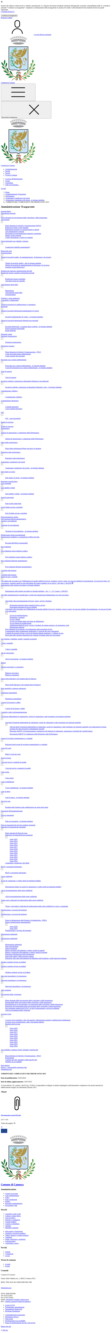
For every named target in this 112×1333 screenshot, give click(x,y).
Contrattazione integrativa (10, 401)
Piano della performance (9, 442)
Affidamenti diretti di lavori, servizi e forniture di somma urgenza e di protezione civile (39, 625)
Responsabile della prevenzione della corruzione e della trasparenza (28, 1002)
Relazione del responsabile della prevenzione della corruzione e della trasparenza (33, 1006)
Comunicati (9, 1254)
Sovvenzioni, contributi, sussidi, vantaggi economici (19, 639)
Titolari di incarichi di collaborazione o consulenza (18, 305)
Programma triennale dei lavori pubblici (23, 607)
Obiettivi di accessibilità (13, 1062)
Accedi (3, 188)
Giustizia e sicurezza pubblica (15, 1233)
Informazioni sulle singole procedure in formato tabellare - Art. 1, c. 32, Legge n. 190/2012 (36, 591)
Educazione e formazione (14, 1231)
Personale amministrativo (14, 1203)
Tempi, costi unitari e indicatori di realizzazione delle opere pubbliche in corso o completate (36, 906)
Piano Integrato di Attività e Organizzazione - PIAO (23, 352)
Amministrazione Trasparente (16, 194)
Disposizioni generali (8, 213)
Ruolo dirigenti (10, 330)
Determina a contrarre (17, 617)
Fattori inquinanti (11, 948)
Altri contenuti (6, 990)
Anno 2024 (14, 861)
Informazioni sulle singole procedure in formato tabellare (20, 585)
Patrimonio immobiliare (9, 693)
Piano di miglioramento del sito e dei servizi (20, 1323)
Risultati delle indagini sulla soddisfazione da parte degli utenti (26, 807)
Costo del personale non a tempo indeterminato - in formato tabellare (28, 368)
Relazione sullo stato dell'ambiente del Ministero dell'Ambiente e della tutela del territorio (35, 958)
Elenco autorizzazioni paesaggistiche (18, 922)
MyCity (5, 1330)
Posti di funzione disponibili (14, 329)
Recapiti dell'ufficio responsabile (16, 543)
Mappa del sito (6, 1326)
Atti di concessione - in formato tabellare (19, 659)
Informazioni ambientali (9, 934)
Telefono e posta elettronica (10, 298)
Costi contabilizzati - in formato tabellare (19, 788)
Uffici (7, 1197)
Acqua (7, 181)
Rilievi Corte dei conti (12, 754)
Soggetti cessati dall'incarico (15, 267)
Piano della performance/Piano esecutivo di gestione (23, 448)
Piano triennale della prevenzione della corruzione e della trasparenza (29, 1000)
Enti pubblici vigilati (8, 488)
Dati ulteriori (5, 1065)
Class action (5, 772)
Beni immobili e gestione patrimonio (13, 688)
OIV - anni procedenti (12, 418)
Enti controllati (6, 483)
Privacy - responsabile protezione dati (14, 1067)
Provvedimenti (6, 547)
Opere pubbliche (6, 876)
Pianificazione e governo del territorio (14, 910)
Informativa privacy (12, 1317)
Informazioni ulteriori (17, 627)
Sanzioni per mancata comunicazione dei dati (16, 271)
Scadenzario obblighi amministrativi (17, 247)
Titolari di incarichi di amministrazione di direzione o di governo (27, 265)
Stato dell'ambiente (11, 946)
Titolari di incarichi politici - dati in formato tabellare (23, 263)
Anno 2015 (14, 843)
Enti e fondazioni (11, 1199)
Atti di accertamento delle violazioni (17, 1010)
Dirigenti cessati (6, 334)
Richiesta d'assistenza (12, 1311)
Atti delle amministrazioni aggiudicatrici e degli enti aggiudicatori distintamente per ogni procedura (35, 595)
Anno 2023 (14, 859)
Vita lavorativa (10, 1218)
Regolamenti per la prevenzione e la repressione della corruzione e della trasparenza (34, 1004)
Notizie (7, 1252)
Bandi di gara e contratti (9, 577)
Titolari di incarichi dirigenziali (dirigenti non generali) (19, 321)
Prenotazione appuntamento (14, 1307)
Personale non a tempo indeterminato (13, 360)
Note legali (9, 1319)
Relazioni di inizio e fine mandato (16, 228)
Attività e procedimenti (9, 521)
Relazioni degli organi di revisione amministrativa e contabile (26, 744)
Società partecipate (7, 497)
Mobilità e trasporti (11, 1228)
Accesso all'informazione (14, 179)
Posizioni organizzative (9, 336)
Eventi (7, 1266)
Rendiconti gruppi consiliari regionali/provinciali (17, 273)
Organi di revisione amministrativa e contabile (16, 738)
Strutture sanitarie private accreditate (13, 962)
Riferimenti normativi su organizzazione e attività (22, 230)
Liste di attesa (5, 791)
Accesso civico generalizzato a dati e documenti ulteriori (24, 1022)
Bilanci (3, 663)
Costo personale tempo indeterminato (18, 354)
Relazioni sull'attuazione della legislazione (19, 954)
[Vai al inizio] (2, 1127)
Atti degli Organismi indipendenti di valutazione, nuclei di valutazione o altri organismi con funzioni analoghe (43, 723)
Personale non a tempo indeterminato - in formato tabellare (25, 366)
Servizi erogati (6, 758)
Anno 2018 (14, 849)
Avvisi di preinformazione (19, 615)
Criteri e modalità (7, 643)
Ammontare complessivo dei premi (18, 198)
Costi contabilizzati (7, 782)
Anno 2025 (14, 839)
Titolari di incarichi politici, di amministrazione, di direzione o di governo (26, 257)
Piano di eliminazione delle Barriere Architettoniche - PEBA (26, 920)
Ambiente (8, 1237)
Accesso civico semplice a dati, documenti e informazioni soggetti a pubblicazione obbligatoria (37, 1020)
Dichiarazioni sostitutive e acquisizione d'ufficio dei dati (20, 537)
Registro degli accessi (12, 1024)
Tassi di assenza (6, 371)
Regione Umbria (6, 18)
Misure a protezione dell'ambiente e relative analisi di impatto (26, 952)
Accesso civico (6, 1014)
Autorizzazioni (10, 1241)
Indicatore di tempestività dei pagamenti (19, 835)
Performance (10, 196)
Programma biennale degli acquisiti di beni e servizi (27, 605)
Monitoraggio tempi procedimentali (13, 535)
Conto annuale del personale (15, 356)
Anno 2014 (14, 841)
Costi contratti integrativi (13, 409)
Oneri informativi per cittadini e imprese (14, 241)
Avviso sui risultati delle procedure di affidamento (27, 621)
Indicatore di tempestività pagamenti (13, 827)
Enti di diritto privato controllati (12, 507)
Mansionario (9, 291)
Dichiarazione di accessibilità (15, 1321)
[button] (11, 169)
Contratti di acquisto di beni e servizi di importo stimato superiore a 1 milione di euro (34, 633)
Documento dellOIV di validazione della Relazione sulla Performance (34, 734)
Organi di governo (11, 1194)
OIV (2, 412)
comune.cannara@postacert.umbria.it (18, 1301)
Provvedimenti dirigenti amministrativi (14, 561)
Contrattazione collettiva (9, 391)
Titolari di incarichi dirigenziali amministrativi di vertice (20, 311)
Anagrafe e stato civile (13, 1214)
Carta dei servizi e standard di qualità (13, 762)
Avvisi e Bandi (15, 619)
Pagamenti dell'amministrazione (12, 811)
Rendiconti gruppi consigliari (15, 279)
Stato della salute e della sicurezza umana (19, 956)
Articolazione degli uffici (9, 285)
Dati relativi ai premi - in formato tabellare (19, 478)
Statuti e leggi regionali (13, 235)
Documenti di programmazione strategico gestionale (23, 233)
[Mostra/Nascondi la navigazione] (18, 92)
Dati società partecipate (13, 503)
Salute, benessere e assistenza (15, 1239)
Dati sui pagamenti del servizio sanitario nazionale (18, 825)
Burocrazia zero (6, 251)
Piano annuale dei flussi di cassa (16, 833)
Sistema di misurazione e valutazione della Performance (20, 433)
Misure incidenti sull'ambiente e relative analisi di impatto (25, 950)
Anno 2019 (14, 851)
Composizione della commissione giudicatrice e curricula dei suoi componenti (32, 631)
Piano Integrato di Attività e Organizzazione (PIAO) (23, 226)
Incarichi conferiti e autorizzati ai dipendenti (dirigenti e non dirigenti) (25, 381)
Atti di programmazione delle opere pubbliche (16, 890)
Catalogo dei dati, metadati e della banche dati (21, 1060)
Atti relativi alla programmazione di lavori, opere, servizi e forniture (28, 601)
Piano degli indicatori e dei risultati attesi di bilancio (18, 679)
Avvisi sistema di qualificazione (20, 623)
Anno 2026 (14, 927)
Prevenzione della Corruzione (11, 994)
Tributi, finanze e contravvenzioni (16, 1235)
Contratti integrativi (12, 407)
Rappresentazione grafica (9, 517)
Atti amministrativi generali (14, 232)
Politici (7, 1201)
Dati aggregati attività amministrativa (13, 519)
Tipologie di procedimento (10, 525)
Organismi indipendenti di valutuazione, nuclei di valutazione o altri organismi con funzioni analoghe (35, 716)
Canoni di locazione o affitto (10, 702)
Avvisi (7, 1256)
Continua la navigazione (9, 15)
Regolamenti (9, 1058)
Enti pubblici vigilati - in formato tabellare (19, 494)
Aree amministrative (12, 1196)
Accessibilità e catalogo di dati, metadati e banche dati (19, 1050)
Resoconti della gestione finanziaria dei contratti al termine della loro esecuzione (32, 635)
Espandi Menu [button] (6, 211)
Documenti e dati (11, 1205)
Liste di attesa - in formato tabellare (17, 797)
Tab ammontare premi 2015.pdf (11, 1115)
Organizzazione (6, 253)
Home (7, 192)
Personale (4, 306)
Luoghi (7, 1264)
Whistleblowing (6, 1069)
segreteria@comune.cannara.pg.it (17, 1299)
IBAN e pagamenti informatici (11, 867)
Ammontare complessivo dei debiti (17, 863)
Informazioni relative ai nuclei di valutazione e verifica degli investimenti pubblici (33, 887)
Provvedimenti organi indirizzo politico (14, 551)
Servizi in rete (5, 801)
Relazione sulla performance (10, 452)
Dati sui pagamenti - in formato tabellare (19, 821)
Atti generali (5, 220)
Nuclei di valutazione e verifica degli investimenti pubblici (21, 881)
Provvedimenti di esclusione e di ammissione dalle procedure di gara (28, 629)
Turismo (8, 1226)
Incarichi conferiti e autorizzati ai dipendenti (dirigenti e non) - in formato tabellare (33, 387)
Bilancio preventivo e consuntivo (12, 667)
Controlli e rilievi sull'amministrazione (14, 712)
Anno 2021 (14, 855)
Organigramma (10, 295)
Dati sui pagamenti (7, 815)
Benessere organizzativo (9, 481)
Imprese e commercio (12, 1220)
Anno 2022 (14, 857)
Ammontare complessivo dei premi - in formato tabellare (25, 200)
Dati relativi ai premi (8, 472)
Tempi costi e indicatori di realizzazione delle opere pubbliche (22, 900)
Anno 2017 (14, 847)
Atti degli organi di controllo (15, 281)
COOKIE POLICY (8, 12)
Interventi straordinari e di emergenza (13, 976)
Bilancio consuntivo (12, 675)
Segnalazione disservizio (13, 1309)
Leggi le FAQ (10, 1305)
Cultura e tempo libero (13, 1216)
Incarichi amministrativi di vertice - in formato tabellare (24, 317)
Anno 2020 (14, 853)
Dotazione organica (7, 346)
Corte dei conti (6, 748)
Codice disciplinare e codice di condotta (19, 237)
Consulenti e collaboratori (10, 300)
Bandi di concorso (7, 422)
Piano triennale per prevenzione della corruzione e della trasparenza (24, 218)
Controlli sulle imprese (8, 570)
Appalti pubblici (10, 1222)
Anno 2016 (14, 845)
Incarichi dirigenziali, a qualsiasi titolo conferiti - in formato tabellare (28, 327)
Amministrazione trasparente (15, 1315)
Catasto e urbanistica (12, 1224)
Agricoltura (9, 183)
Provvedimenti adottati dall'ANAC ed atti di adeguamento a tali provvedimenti (32, 1008)
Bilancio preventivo (12, 673)
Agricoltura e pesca (12, 1243)
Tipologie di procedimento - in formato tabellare (21, 531)
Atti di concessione (7, 653)
